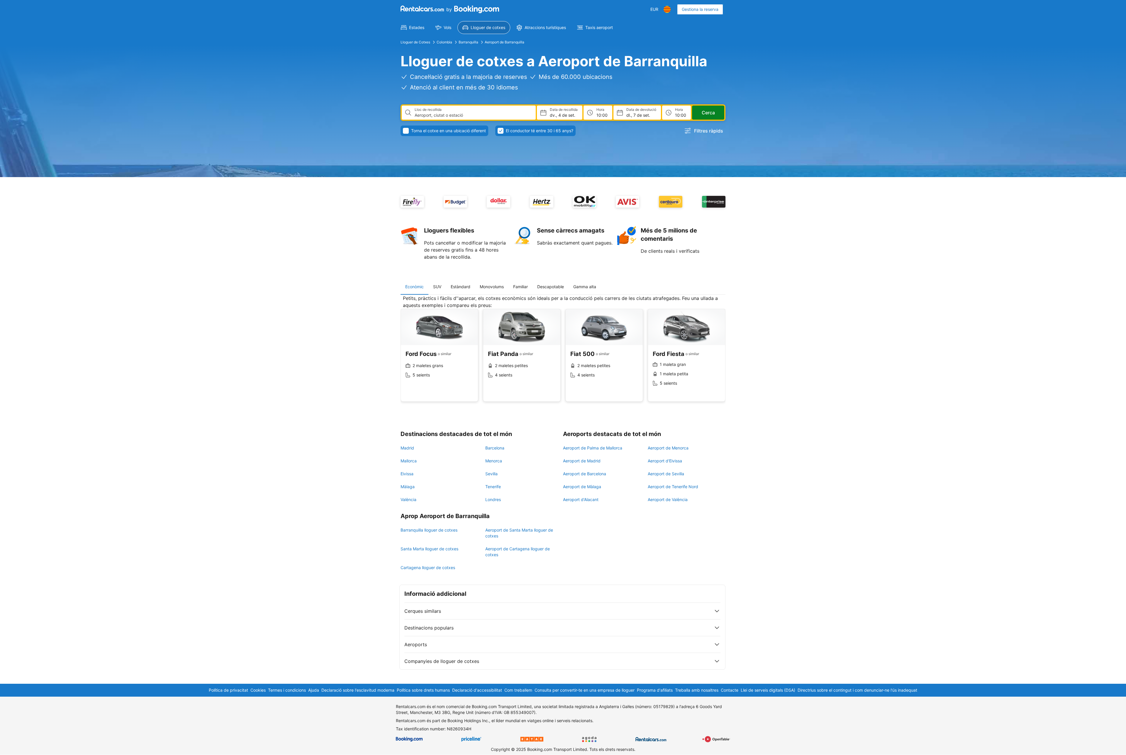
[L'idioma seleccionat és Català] (667, 9)
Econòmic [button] (414, 286)
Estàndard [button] (460, 286)
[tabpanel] (563, 353)
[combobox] (473, 115)
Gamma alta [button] (584, 286)
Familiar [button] (520, 286)
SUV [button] (437, 286)
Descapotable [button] (550, 286)
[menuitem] (412, 27)
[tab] (414, 286)
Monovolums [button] (492, 286)
